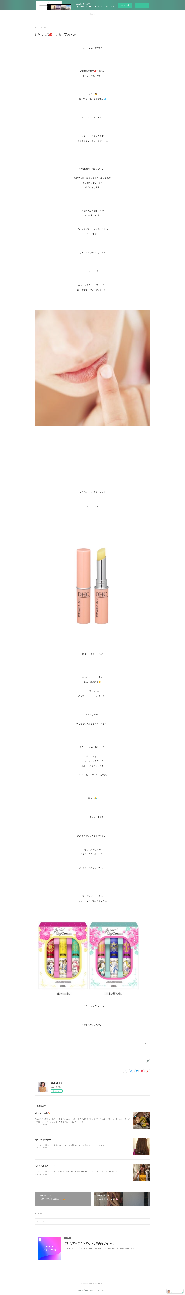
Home (92, 14)
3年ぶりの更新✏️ (42, 1113)
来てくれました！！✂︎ (45, 1165)
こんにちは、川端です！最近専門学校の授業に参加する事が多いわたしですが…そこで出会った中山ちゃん (76, 1171)
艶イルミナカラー (43, 1139)
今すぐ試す (125, 5)
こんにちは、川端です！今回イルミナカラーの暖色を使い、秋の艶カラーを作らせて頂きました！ (73, 1145)
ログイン (142, 5)
